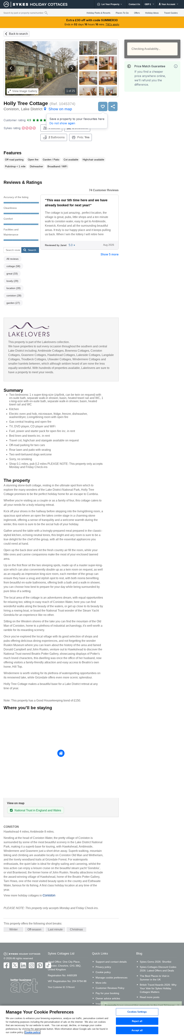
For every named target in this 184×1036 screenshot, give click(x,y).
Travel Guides (171, 13)
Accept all (137, 1030)
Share (113, 106)
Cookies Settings (137, 1011)
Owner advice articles (108, 998)
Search (32, 250)
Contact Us (134, 4)
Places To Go (122, 13)
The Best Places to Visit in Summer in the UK (154, 977)
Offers (137, 13)
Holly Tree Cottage (26, 103)
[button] (11, 68)
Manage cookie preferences (111, 977)
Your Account (168, 4)
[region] (92, 1021)
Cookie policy (103, 972)
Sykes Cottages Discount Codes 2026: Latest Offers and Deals (158, 968)
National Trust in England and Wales (38, 810)
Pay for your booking (107, 993)
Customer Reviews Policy (110, 988)
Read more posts (149, 997)
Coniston (49, 895)
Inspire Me (102, 1003)
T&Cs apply (112, 24)
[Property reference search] (46, 12)
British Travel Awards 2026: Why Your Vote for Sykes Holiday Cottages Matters (158, 988)
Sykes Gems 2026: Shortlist (155, 961)
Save (102, 106)
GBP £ (148, 4)
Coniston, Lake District (38, 109)
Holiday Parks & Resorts (98, 13)
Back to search (18, 33)
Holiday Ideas (152, 13)
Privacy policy (103, 966)
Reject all (137, 1021)
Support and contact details (111, 961)
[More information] (176, 66)
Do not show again (62, 123)
